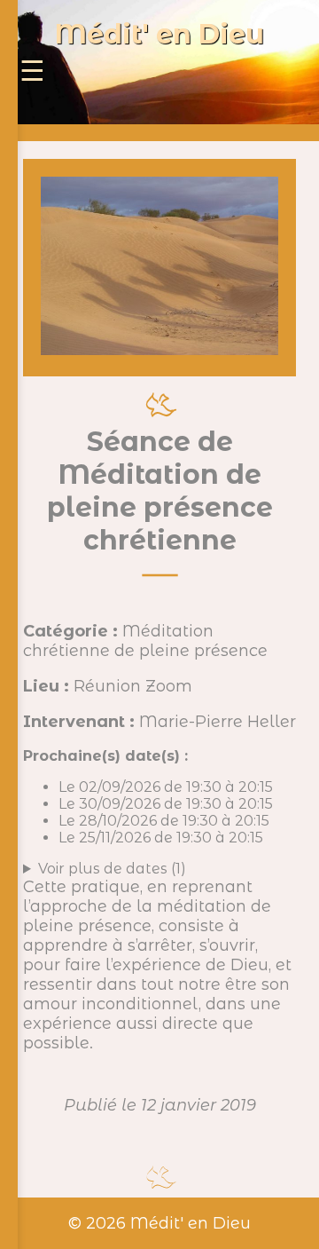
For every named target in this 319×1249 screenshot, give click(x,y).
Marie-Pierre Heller (217, 721)
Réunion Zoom (133, 686)
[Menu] (32, 71)
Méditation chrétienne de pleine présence (145, 640)
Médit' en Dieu (159, 34)
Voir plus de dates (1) (112, 868)
